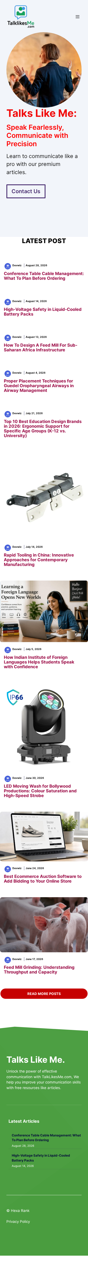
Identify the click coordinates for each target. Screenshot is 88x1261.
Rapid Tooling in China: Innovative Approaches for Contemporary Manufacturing (39, 559)
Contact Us (26, 191)
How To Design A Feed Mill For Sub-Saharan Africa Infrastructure (40, 347)
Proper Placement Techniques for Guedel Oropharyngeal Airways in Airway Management (39, 385)
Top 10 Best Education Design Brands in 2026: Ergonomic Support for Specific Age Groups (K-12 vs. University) (43, 428)
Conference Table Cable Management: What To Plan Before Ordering (44, 276)
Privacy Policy (18, 1221)
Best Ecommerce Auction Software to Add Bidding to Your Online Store (43, 879)
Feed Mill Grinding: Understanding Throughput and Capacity (39, 970)
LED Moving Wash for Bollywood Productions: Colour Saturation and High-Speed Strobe (40, 791)
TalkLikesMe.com (57, 1077)
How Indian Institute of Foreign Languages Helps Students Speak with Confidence (39, 662)
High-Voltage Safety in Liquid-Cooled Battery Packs (43, 312)
